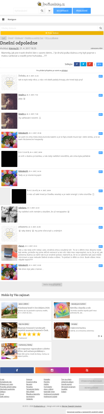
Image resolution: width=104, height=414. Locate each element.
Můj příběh (30, 391)
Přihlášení (81, 10)
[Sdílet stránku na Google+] (90, 64)
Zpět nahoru (4, 396)
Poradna (29, 387)
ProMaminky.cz (39, 406)
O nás (2, 379)
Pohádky (47, 379)
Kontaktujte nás (6, 382)
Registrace (62, 10)
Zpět (3, 38)
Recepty (29, 384)
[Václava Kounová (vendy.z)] (9, 102)
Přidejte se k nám (6, 384)
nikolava (22, 207)
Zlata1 (21, 246)
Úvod (10, 37)
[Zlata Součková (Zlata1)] (9, 253)
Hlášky (46, 384)
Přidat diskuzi (52, 33)
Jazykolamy (30, 396)
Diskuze (19, 37)
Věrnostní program (68, 387)
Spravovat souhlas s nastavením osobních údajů (85, 412)
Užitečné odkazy (67, 382)
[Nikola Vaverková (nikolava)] (9, 215)
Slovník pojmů (66, 384)
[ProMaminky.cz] (52, 4)
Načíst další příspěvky (52, 284)
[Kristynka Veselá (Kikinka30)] (9, 140)
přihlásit (64, 70)
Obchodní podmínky (7, 389)
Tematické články (32, 389)
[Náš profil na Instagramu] (52, 370)
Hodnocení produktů (51, 394)
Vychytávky (48, 387)
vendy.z (22, 94)
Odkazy (3, 391)
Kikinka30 (14, 48)
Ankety (63, 391)
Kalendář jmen (49, 391)
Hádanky (29, 399)
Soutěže (64, 389)
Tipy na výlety (66, 379)
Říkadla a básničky (33, 394)
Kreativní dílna (31, 382)
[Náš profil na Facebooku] (17, 370)
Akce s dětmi (48, 389)
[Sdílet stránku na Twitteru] (83, 64)
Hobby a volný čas (34, 37)
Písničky (47, 382)
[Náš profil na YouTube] (87, 370)
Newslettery (91, 387)
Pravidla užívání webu (8, 387)
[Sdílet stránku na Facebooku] (77, 64)
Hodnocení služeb (50, 396)
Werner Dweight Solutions (72, 406)
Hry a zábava (51, 37)
